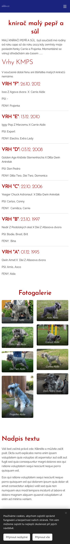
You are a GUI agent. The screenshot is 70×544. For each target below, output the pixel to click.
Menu (65, 6)
